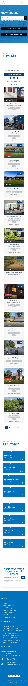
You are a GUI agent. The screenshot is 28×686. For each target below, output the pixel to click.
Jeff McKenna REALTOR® (10, 633)
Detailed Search (14, 28)
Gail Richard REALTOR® (10, 638)
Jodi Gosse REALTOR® (9, 626)
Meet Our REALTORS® (9, 610)
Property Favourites (9, 617)
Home (5, 603)
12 (11, 84)
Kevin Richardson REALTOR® (11, 640)
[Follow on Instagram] (9, 676)
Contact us (6, 615)
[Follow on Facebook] (12, 676)
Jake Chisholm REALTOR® (10, 628)
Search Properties (8, 605)
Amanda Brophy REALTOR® (11, 635)
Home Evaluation (8, 612)
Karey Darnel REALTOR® (10, 642)
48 (16, 84)
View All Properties (14, 34)
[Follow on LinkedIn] (18, 676)
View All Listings (7, 608)
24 (14, 84)
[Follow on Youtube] (15, 676)
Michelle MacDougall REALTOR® (12, 631)
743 (18, 427)
